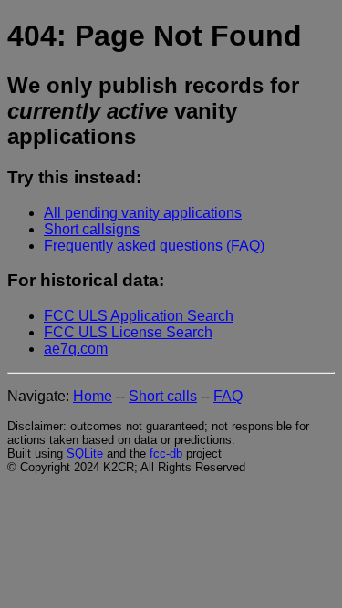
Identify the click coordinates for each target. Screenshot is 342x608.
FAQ (228, 396)
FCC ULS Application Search (138, 316)
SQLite (85, 453)
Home (92, 396)
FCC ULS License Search (128, 332)
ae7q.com (76, 348)
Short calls (163, 396)
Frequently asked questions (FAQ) (154, 245)
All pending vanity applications (143, 213)
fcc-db (166, 453)
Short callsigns (92, 229)
